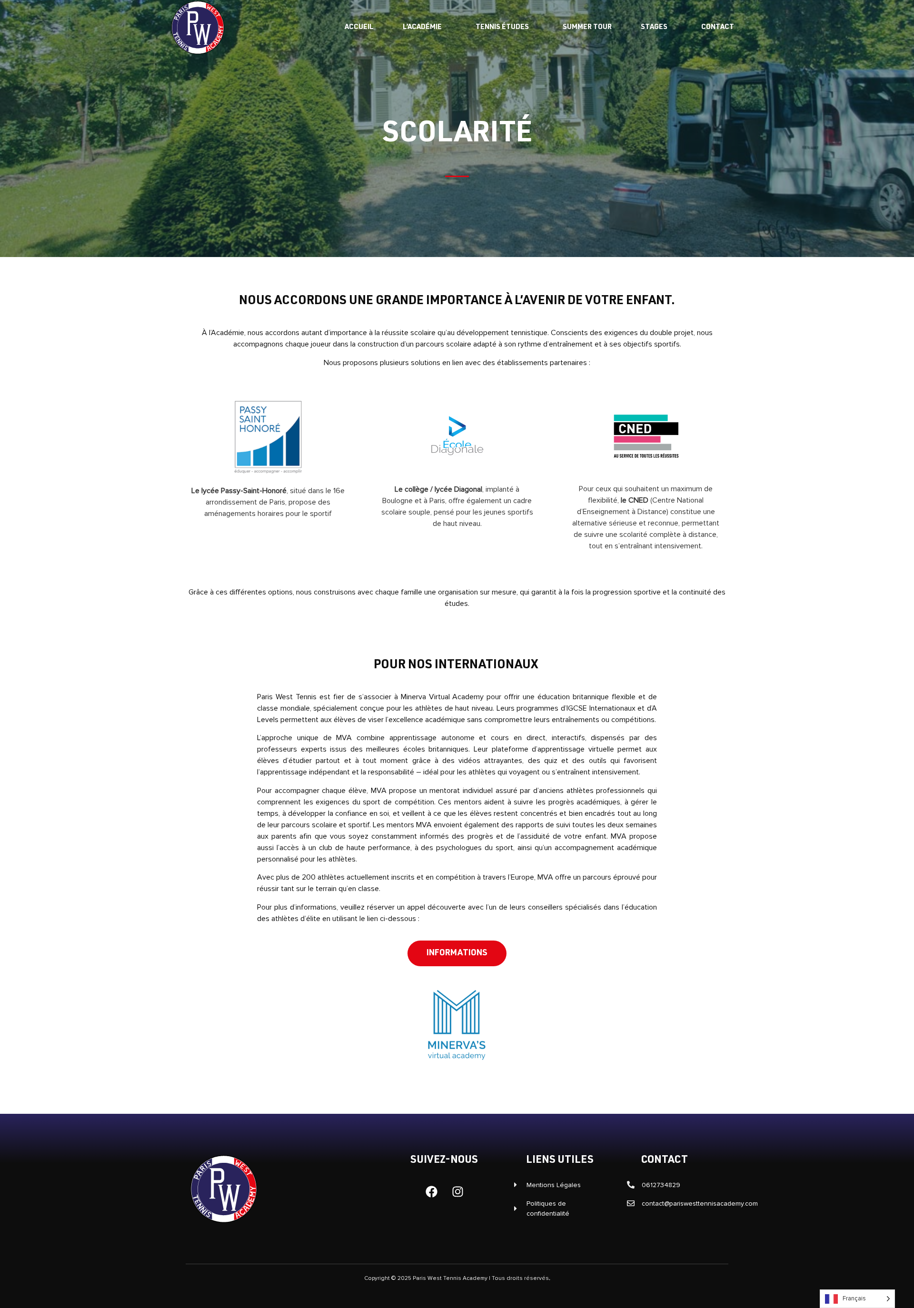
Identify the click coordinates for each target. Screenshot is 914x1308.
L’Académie (422, 27)
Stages (654, 27)
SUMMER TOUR (587, 27)
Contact (717, 27)
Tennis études (502, 27)
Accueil (359, 27)
